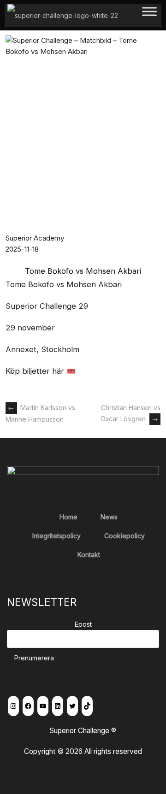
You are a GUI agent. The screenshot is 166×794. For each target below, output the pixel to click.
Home (68, 517)
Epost (83, 624)
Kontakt (88, 555)
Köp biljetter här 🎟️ (41, 371)
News (109, 517)
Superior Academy (35, 238)
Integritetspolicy (56, 536)
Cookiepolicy (124, 536)
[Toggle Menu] (149, 15)
